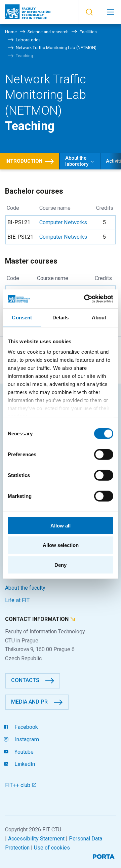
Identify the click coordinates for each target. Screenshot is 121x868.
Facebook (25, 727)
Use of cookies (52, 847)
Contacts (25, 680)
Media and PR (29, 702)
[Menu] (110, 12)
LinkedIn (24, 764)
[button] (89, 12)
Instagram (26, 739)
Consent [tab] (22, 317)
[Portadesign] (104, 855)
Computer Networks (63, 222)
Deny (60, 564)
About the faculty (25, 588)
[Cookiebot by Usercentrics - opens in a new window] (85, 298)
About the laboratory (76, 161)
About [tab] (99, 317)
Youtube (23, 752)
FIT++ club (18, 785)
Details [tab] (60, 317)
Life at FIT (17, 600)
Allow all (60, 525)
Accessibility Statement (36, 838)
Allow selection (61, 545)
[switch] (103, 454)
